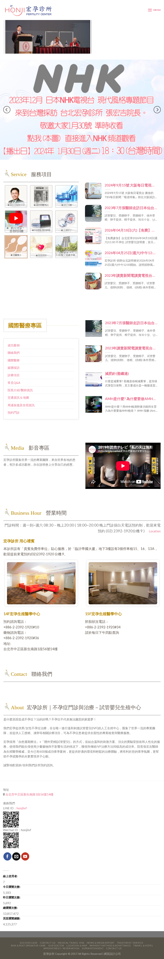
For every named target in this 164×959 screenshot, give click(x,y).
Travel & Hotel (143, 937)
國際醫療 (14, 352)
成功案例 (14, 337)
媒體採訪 (14, 359)
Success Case (28, 934)
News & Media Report (101, 934)
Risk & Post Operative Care (28, 937)
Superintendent (93, 940)
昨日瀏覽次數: (12, 889)
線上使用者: (10, 868)
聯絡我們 (14, 344)
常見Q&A (14, 374)
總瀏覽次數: (10, 899)
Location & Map (76, 937)
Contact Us (47, 934)
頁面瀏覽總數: (12, 910)
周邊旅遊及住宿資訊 (21, 397)
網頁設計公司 (112, 945)
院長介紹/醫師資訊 (20, 382)
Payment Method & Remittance (110, 937)
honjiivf (22, 800)
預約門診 (14, 404)
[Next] (157, 105)
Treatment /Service (130, 934)
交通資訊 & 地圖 (18, 389)
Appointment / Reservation (61, 940)
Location (154, 523)
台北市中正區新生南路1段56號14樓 (29, 786)
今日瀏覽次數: (12, 878)
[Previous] (6, 105)
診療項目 (14, 367)
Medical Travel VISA (71, 934)
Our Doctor (56, 937)
